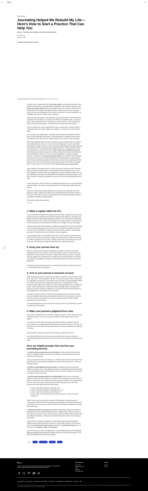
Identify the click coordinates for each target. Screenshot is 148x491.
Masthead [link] (77, 469)
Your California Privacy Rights (40, 481)
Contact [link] (106, 465)
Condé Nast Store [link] (69, 481)
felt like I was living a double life (36, 108)
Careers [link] (106, 466)
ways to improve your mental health (67, 164)
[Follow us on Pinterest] (29, 473)
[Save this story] (5, 248)
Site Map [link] (76, 481)
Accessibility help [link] (79, 471)
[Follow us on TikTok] (39, 473)
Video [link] (76, 468)
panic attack (57, 104)
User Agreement (20, 481)
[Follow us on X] (24, 473)
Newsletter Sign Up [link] (79, 466)
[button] (2, 2)
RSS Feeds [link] (51, 481)
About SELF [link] (78, 465)
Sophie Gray (22, 35)
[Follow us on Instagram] (34, 473)
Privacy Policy (29, 481)
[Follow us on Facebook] (19, 473)
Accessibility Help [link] (59, 481)
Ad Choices (42, 486)
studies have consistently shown (67, 150)
